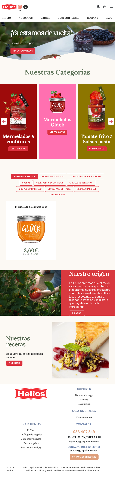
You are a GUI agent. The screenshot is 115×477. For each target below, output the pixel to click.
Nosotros (26, 17)
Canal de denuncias (70, 467)
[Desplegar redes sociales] (20, 10)
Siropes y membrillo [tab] (30, 189)
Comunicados (84, 416)
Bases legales (31, 443)
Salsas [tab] (26, 183)
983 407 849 (84, 431)
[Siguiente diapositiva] (110, 41)
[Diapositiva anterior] (4, 41)
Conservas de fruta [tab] (59, 189)
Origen (45, 17)
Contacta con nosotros (84, 457)
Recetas (92, 17)
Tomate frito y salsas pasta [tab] (85, 176)
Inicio (6, 17)
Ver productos (18, 149)
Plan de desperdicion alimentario (82, 470)
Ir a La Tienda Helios (23, 51)
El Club (31, 430)
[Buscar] (25, 7)
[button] (4, 121)
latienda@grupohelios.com (84, 441)
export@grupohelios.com (84, 450)
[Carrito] (104, 7)
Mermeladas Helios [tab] (52, 176)
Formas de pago (84, 395)
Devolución (84, 403)
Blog (109, 17)
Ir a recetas (14, 363)
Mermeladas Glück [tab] (24, 176)
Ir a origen (77, 313)
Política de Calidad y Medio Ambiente (45, 470)
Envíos (84, 399)
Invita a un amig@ (31, 447)
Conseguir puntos (31, 438)
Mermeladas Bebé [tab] (86, 189)
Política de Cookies (91, 467)
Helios (10, 470)
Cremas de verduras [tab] (81, 183)
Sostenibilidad (69, 17)
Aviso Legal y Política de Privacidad (41, 467)
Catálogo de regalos (31, 434)
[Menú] (111, 7)
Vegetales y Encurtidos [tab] (49, 183)
